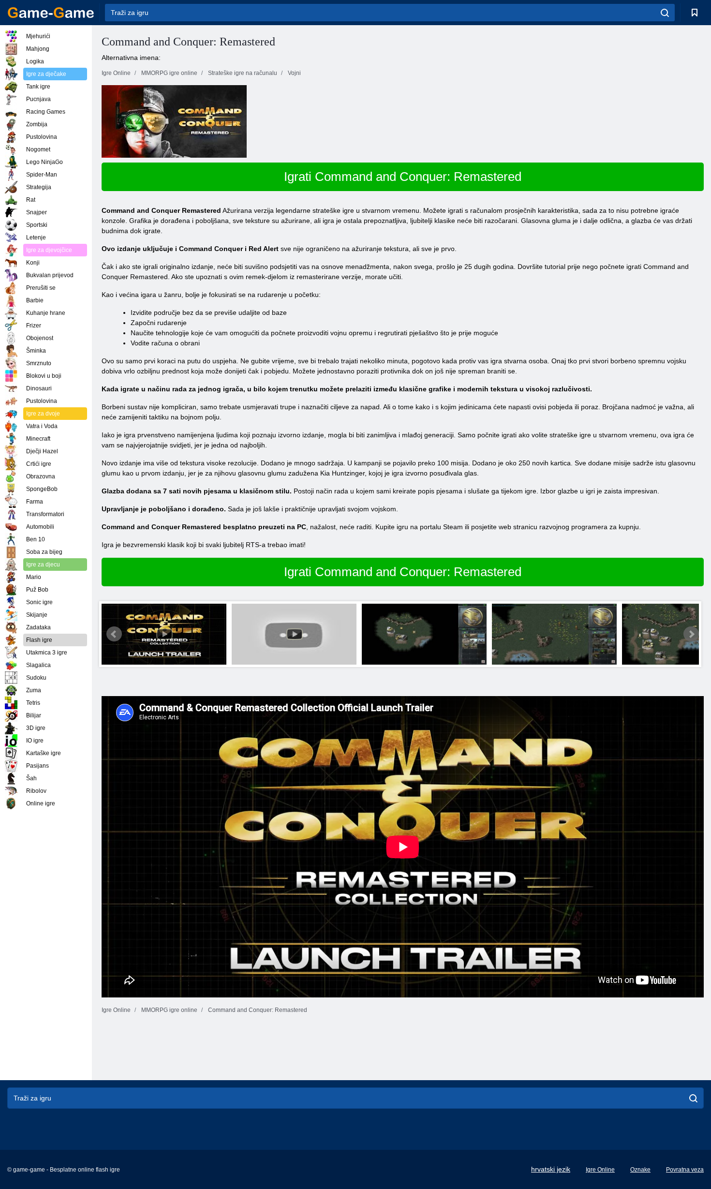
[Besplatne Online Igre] (50, 12)
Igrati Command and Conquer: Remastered (402, 176)
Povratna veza (685, 1169)
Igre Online (600, 1169)
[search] (664, 12)
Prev (114, 634)
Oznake (640, 1169)
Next (691, 634)
